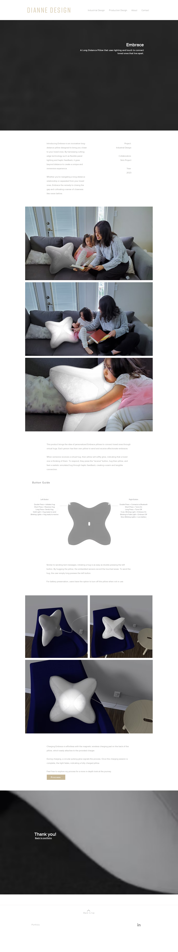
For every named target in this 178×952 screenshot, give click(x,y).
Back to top (89, 913)
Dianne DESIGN (49, 10)
